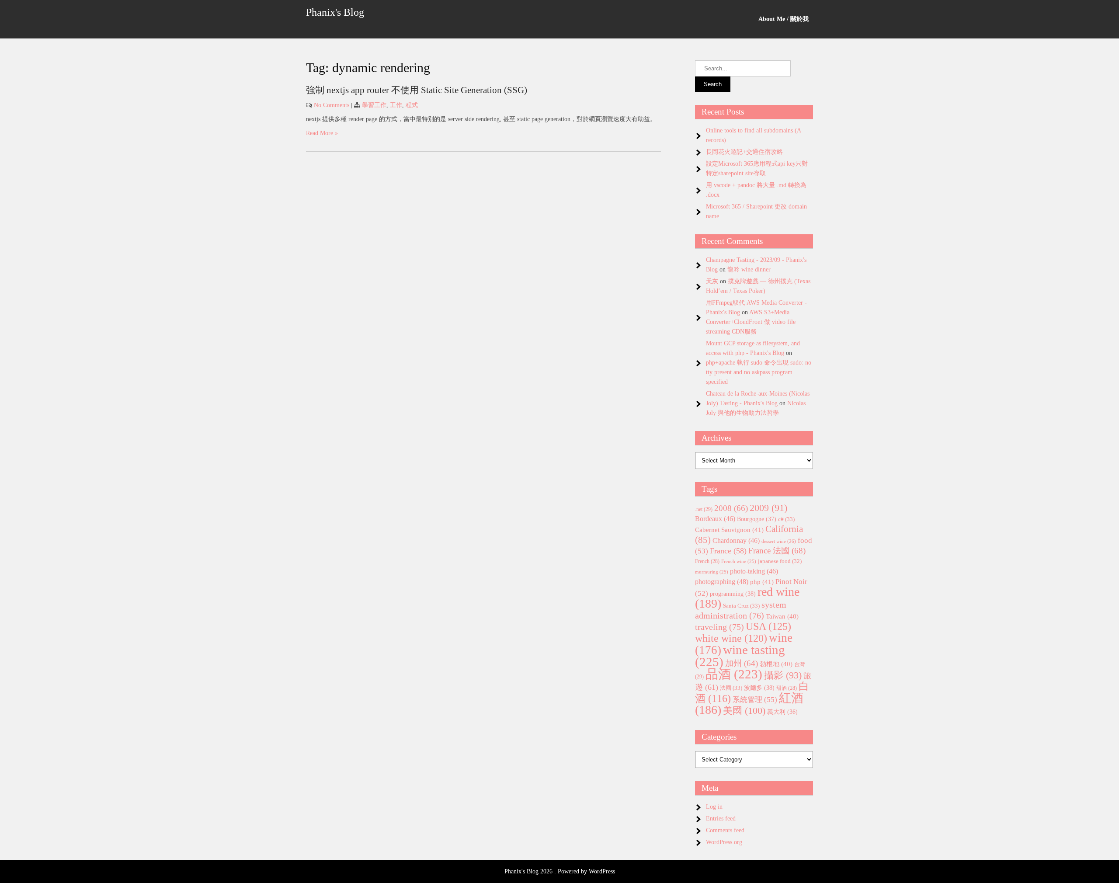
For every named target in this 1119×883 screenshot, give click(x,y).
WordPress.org (724, 842)
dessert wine (778, 541)
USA (768, 626)
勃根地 (776, 664)
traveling (719, 627)
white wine (731, 638)
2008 (731, 508)
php (762, 581)
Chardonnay (736, 540)
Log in (714, 806)
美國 (744, 710)
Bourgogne (756, 518)
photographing (721, 582)
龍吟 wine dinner (749, 269)
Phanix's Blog (335, 12)
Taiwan (782, 616)
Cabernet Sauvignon (729, 529)
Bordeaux (715, 518)
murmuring (711, 572)
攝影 (783, 675)
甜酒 (786, 688)
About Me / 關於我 (783, 19)
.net (703, 509)
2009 (768, 508)
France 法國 (777, 550)
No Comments (331, 105)
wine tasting (740, 656)
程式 (412, 105)
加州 (741, 663)
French (707, 561)
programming (733, 593)
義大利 (782, 712)
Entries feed (721, 818)
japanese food (780, 561)
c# (786, 519)
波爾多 (759, 687)
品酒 (733, 674)
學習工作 (374, 105)
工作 (396, 105)
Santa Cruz (741, 605)
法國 (731, 688)
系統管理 (755, 699)
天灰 (712, 281)
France (728, 550)
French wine (738, 561)
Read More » (322, 133)
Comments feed (725, 830)
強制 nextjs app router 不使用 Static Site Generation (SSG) (416, 90)
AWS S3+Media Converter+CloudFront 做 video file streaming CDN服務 (751, 322)
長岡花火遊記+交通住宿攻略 (744, 152)
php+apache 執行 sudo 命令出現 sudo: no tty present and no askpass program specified (758, 372)
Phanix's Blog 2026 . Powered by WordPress (559, 871)
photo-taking (754, 571)
